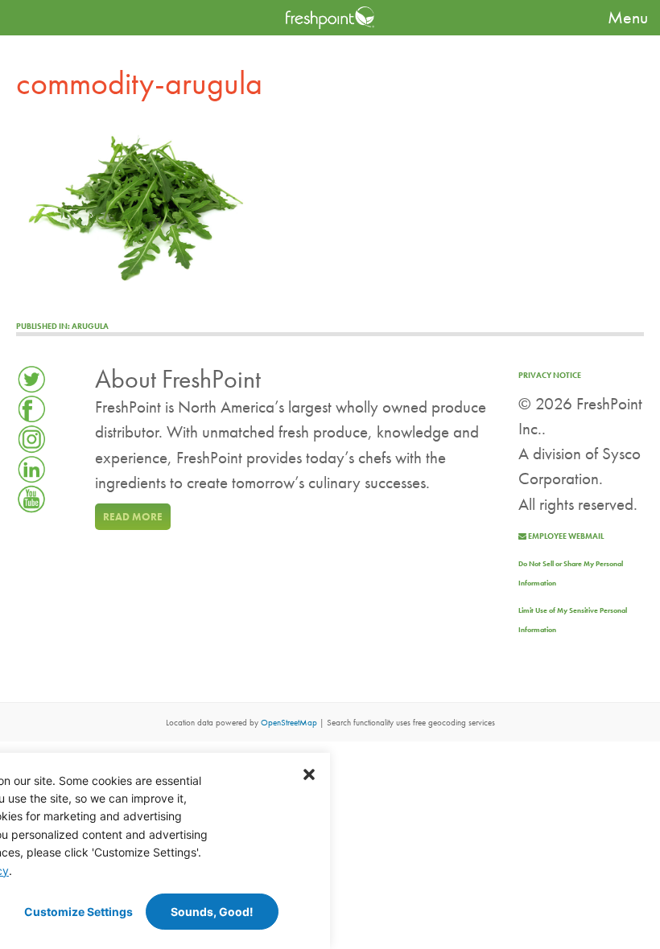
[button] (309, 774)
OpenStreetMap (289, 722)
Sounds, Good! (212, 911)
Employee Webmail (565, 536)
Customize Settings (78, 911)
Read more (133, 517)
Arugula (62, 326)
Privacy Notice (549, 375)
